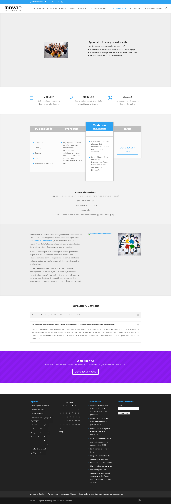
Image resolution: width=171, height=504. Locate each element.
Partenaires (53, 494)
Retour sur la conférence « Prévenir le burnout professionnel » (99, 421)
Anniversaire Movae (37, 410)
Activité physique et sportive (40, 406)
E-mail (120, 405)
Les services (118, 8)
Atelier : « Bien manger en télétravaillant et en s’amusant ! (100, 431)
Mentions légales (37, 494)
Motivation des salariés (38, 437)
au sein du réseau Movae (43, 241)
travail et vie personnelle (39, 449)
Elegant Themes (44, 501)
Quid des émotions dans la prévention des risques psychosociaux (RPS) (100, 442)
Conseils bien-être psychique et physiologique (41, 419)
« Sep (61, 432)
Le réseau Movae (98, 8)
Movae (81, 8)
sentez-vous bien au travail (39, 445)
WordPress (67, 501)
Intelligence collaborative (39, 429)
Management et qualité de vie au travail (54, 8)
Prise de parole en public (39, 441)
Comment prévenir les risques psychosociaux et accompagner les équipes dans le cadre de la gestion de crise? (100, 476)
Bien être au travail (37, 414)
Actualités (135, 8)
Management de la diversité (40, 433)
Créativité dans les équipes (39, 425)
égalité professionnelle (38, 453)
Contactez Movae (154, 8)
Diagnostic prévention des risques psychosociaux (101, 494)
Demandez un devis (127, 149)
